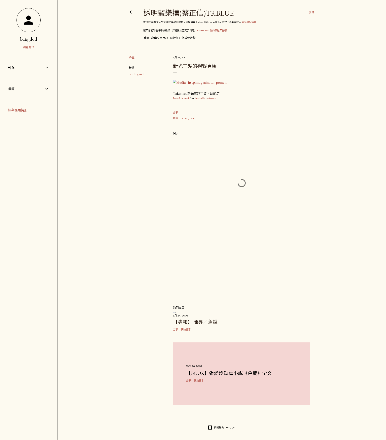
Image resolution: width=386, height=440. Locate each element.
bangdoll (28, 39)
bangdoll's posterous (205, 98)
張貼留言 (186, 329)
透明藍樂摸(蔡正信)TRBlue (188, 13)
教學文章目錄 (159, 38)
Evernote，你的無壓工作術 (212, 30)
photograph (137, 74)
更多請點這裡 (249, 22)
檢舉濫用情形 (17, 110)
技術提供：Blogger (224, 427)
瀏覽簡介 (28, 47)
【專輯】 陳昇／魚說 (195, 322)
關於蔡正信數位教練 (183, 38)
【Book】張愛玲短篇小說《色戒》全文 (229, 373)
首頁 (146, 38)
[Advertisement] (241, 267)
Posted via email (181, 98)
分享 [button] (131, 58)
